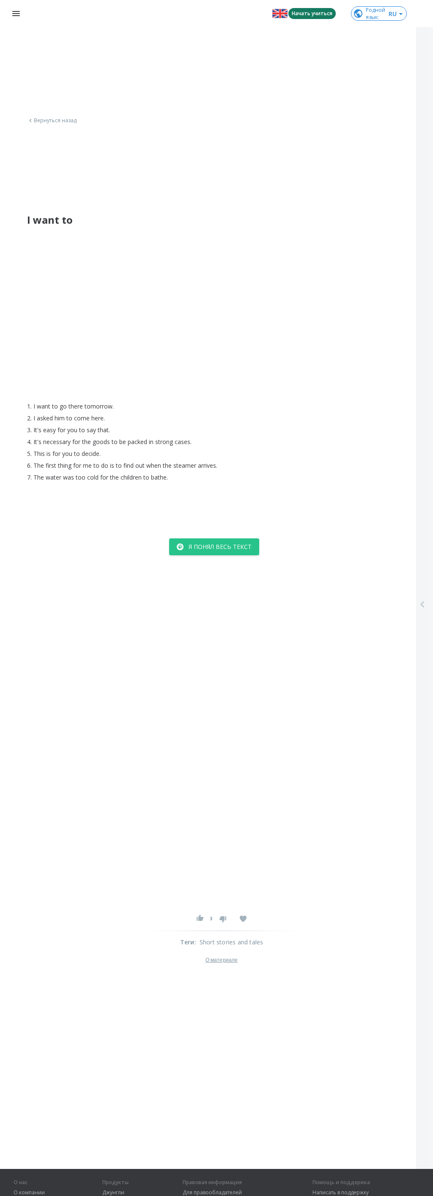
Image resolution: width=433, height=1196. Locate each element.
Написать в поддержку (340, 1192)
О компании (29, 1192)
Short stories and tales (231, 942)
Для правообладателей (212, 1192)
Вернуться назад (55, 120)
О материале (222, 960)
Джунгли (113, 1192)
